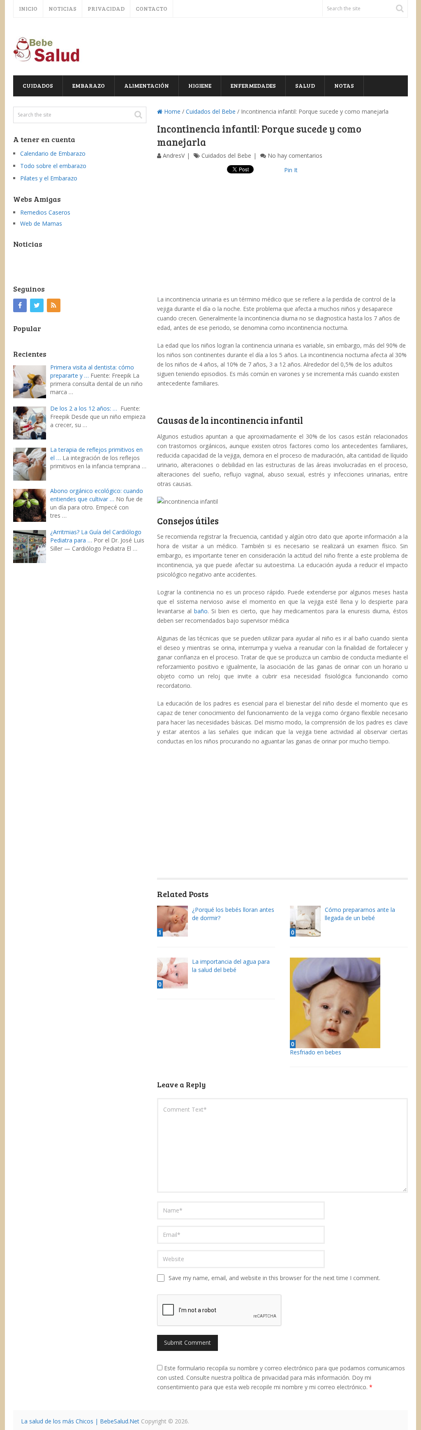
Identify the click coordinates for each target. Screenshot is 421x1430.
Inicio (28, 8)
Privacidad (106, 8)
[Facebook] (20, 305)
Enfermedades (253, 85)
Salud (305, 85)
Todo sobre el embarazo (53, 166)
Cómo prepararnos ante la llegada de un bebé (360, 914)
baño (201, 611)
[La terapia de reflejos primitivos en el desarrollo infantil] (31, 463)
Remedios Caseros (45, 212)
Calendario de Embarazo (53, 153)
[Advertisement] (282, 236)
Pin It (291, 170)
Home (171, 111)
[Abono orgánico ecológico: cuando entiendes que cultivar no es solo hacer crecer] (31, 504)
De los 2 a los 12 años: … (83, 408)
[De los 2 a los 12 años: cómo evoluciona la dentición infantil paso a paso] (31, 421)
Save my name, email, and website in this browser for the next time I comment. (274, 1278)
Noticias (62, 8)
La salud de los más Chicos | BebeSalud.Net (80, 1421)
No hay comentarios (295, 155)
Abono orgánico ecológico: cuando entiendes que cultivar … (96, 495)
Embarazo (88, 85)
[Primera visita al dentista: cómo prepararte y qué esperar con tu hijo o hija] (31, 380)
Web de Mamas (41, 223)
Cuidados (38, 85)
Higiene (199, 85)
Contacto (151, 8)
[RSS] (53, 305)
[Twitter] (37, 305)
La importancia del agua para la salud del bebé (231, 966)
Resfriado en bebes (315, 1052)
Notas (344, 85)
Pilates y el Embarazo (48, 178)
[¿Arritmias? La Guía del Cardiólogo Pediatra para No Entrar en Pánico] (31, 545)
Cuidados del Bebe (211, 111)
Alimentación (146, 85)
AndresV (174, 155)
